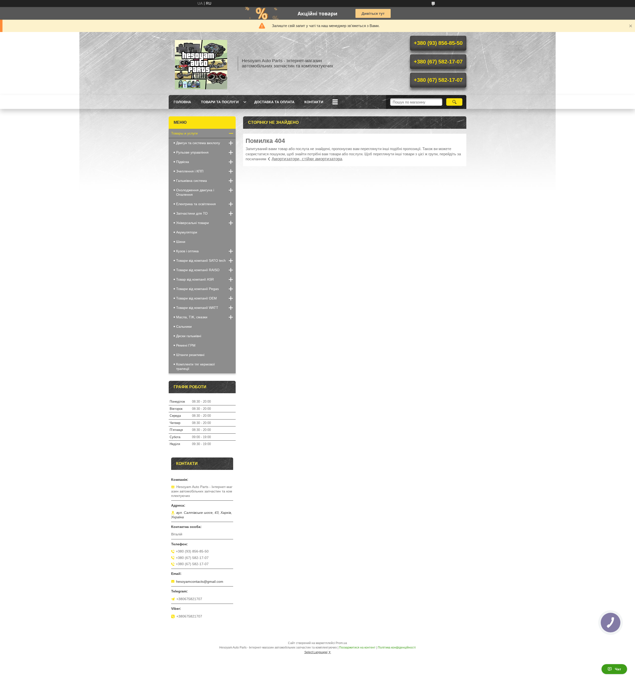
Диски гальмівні (188, 336)
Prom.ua (341, 643)
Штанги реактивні (190, 355)
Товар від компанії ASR (195, 279)
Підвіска (182, 162)
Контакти (313, 102)
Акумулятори (186, 232)
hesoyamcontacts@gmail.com (199, 582)
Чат (618, 669)
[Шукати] (454, 102)
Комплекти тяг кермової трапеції (195, 366)
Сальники (184, 326)
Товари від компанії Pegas (197, 289)
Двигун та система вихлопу (198, 143)
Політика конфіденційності (397, 647)
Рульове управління (192, 152)
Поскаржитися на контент (357, 647)
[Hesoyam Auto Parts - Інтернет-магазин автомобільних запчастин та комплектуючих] (201, 63)
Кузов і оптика (187, 251)
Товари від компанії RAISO (198, 270)
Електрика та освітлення (196, 204)
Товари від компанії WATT (197, 308)
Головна (182, 102)
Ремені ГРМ (185, 345)
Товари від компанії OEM (196, 298)
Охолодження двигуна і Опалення (195, 192)
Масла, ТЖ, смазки (191, 317)
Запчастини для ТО (192, 213)
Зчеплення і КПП (189, 171)
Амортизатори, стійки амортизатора (307, 159)
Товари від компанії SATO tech (201, 260)
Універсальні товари (192, 223)
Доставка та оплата (274, 102)
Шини (180, 242)
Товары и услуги (184, 133)
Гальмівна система (191, 181)
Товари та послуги (220, 102)
